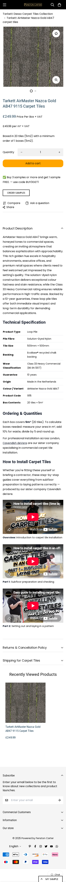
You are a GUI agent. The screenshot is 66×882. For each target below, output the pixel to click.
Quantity (8, 152)
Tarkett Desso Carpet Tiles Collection (28, 14)
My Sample (52, 879)
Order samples (16, 192)
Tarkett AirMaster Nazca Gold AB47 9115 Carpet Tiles (22, 728)
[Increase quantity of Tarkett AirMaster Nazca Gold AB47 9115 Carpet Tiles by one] (59, 152)
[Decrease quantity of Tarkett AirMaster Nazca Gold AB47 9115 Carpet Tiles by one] (21, 152)
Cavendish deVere (15, 443)
